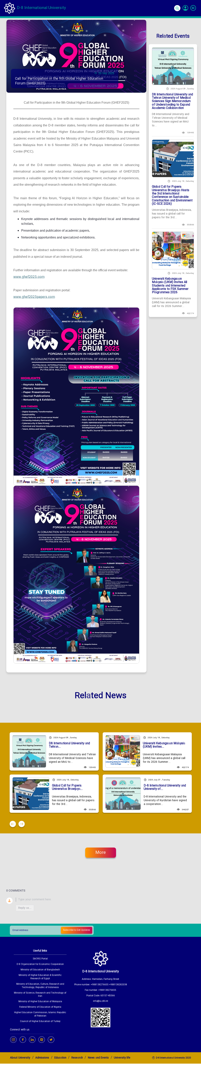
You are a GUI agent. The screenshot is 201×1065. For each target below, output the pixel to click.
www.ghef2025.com (29, 277)
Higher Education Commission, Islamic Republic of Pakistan (40, 1014)
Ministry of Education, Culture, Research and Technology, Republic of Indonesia (40, 986)
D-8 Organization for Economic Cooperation (40, 964)
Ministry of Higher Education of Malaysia (40, 1001)
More (100, 852)
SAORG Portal (40, 959)
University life (122, 1058)
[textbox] (105, 900)
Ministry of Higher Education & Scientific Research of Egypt (40, 977)
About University (20, 1058)
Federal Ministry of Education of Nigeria (40, 1007)
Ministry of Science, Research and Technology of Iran (40, 994)
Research (77, 1058)
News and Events (98, 1058)
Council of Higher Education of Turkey (40, 1021)
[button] (13, 824)
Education (60, 1058)
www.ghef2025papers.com (34, 297)
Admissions (42, 1058)
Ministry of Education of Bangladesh (40, 970)
